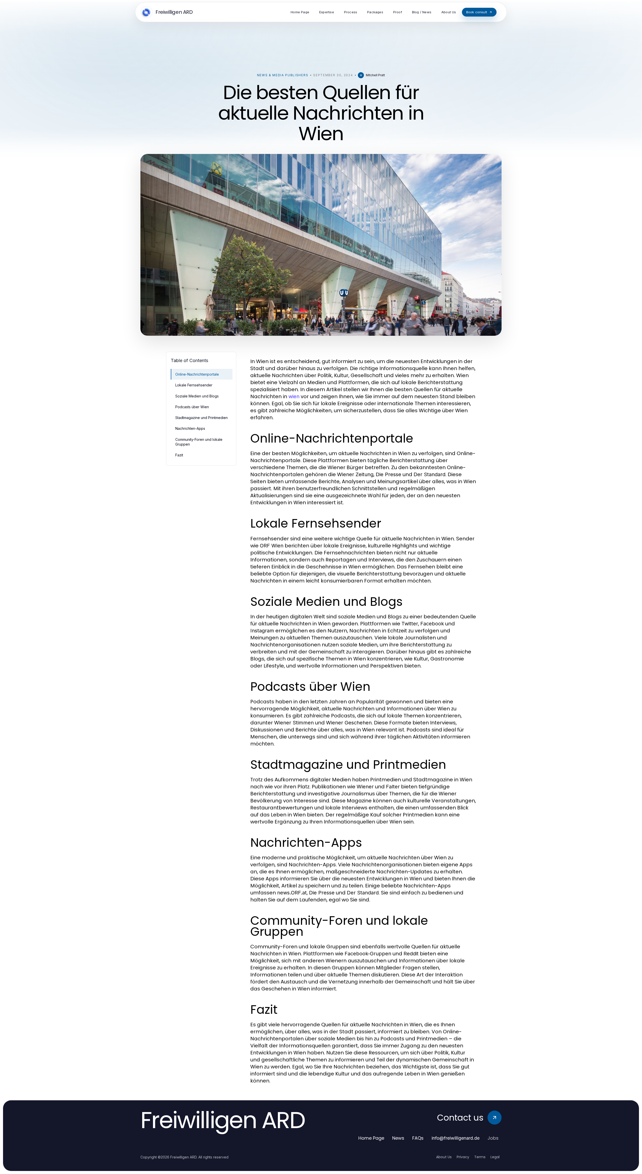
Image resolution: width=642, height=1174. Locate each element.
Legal (495, 1156)
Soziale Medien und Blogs (197, 396)
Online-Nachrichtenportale (197, 374)
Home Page (371, 1138)
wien (293, 396)
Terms (480, 1156)
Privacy (463, 1156)
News (398, 1138)
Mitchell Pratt (375, 75)
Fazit (179, 455)
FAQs (418, 1138)
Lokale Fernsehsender (193, 385)
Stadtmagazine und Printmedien (201, 417)
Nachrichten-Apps (190, 428)
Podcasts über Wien (192, 407)
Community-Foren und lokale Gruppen (198, 441)
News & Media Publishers (282, 75)
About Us (444, 1156)
